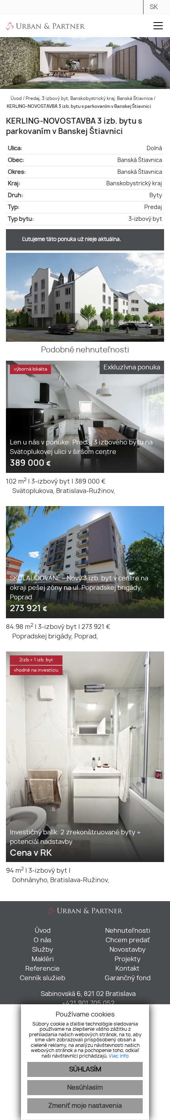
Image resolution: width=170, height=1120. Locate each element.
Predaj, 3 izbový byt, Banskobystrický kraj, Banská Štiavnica (90, 98)
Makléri (43, 959)
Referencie (42, 969)
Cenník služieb (42, 978)
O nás (42, 940)
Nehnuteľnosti (127, 931)
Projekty (127, 959)
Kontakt (127, 969)
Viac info (118, 1056)
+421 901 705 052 (87, 1003)
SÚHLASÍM (85, 1069)
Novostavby (127, 950)
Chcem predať (128, 940)
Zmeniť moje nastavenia (85, 1106)
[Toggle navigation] (158, 25)
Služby (42, 950)
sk (154, 7)
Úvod (15, 98)
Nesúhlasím (85, 1087)
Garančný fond (128, 978)
